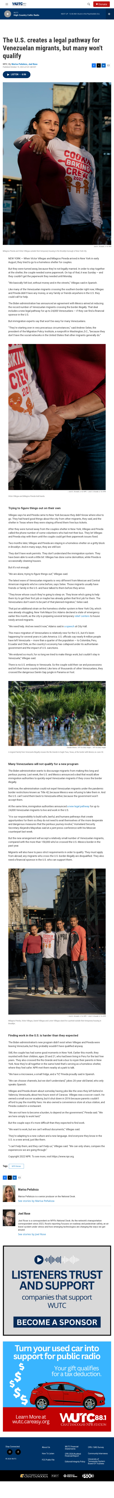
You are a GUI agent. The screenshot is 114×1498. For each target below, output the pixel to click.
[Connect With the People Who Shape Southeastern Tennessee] (57, 1291)
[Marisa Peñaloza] (9, 1193)
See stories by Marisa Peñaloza (36, 1201)
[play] (7, 14)
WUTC (14, 1459)
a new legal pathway (78, 806)
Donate (102, 4)
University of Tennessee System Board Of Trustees (96, 1461)
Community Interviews (98, 1454)
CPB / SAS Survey (96, 1447)
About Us (46, 1447)
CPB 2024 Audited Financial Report (73, 1455)
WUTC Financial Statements (71, 1448)
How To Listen (48, 1454)
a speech (69, 626)
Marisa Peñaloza (19, 64)
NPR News (16, 1166)
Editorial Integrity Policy (75, 1462)
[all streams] (110, 13)
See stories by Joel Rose (32, 1234)
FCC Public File (48, 1460)
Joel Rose (32, 64)
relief (78, 616)
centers (85, 616)
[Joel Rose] (9, 1217)
